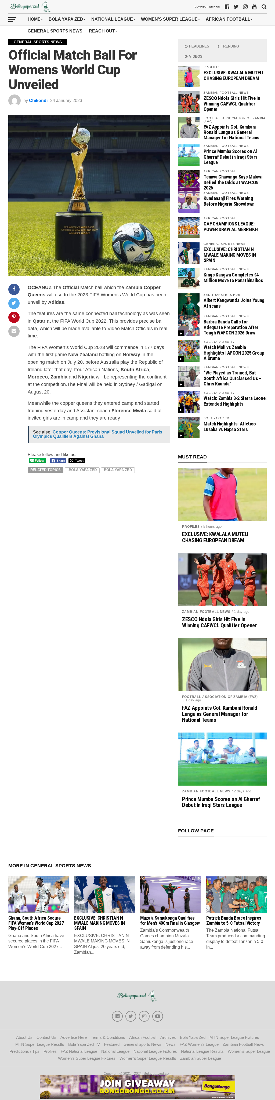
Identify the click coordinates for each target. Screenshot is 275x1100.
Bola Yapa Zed (66, 19)
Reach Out (102, 31)
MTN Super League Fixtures (234, 1037)
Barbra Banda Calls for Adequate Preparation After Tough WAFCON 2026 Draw (231, 327)
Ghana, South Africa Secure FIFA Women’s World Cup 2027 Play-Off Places (36, 923)
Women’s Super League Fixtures (86, 1058)
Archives (168, 1037)
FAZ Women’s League (199, 1044)
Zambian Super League (200, 1058)
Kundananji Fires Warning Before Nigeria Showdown (229, 200)
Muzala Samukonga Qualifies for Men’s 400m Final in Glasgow (170, 920)
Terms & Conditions (108, 1037)
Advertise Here (73, 1037)
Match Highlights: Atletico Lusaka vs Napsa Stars (230, 426)
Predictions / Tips (24, 1051)
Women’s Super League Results (148, 1058)
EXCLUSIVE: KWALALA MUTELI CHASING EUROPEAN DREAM (233, 75)
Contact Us (46, 1037)
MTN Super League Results (39, 1044)
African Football (228, 19)
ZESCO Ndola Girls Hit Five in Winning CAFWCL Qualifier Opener (232, 103)
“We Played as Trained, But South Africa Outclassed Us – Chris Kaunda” (233, 378)
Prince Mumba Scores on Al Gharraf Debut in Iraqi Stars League (231, 156)
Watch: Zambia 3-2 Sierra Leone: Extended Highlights (235, 400)
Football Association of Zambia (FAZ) (220, 697)
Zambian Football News (206, 612)
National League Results (202, 1051)
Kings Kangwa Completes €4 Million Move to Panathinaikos (233, 277)
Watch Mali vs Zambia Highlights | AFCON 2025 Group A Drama (234, 352)
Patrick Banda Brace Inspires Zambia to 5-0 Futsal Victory (233, 920)
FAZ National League (79, 1051)
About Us (24, 1037)
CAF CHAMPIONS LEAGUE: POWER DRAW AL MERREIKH (231, 226)
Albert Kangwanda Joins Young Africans (234, 302)
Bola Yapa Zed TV (84, 1044)
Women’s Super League (169, 19)
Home (34, 19)
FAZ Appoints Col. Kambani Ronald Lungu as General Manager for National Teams (231, 132)
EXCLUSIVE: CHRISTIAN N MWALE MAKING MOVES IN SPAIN (230, 254)
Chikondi (38, 100)
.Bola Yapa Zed (82, 470)
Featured (112, 1044)
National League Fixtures (155, 1051)
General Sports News (55, 31)
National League (112, 19)
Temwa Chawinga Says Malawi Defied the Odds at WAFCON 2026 (233, 182)
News (170, 1044)
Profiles (191, 527)
